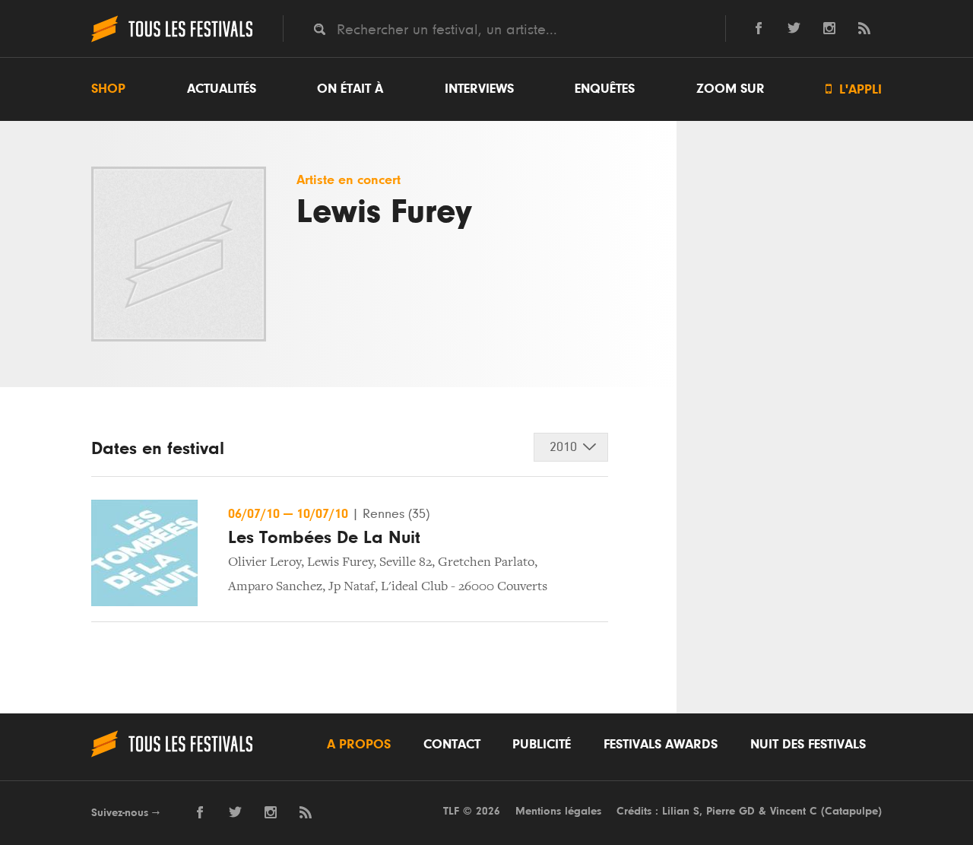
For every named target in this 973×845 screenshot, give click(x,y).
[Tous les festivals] (171, 40)
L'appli (854, 89)
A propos (359, 744)
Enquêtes (605, 89)
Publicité (541, 744)
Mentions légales (558, 811)
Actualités (221, 89)
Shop (108, 89)
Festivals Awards (661, 744)
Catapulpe (851, 811)
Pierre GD (730, 811)
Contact (451, 744)
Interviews (479, 89)
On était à (350, 89)
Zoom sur (730, 89)
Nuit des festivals (808, 744)
